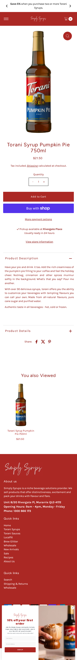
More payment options (38, 219)
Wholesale (10, 545)
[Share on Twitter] (43, 341)
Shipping (32, 165)
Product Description (21, 258)
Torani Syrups (12, 529)
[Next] (70, 6)
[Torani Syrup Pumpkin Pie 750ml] (21, 405)
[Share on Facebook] (36, 341)
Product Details (18, 331)
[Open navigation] (6, 19)
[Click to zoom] (67, 36)
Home (7, 525)
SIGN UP (20, 650)
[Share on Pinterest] (50, 341)
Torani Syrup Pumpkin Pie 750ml (21, 432)
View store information (39, 241)
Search (8, 579)
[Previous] (7, 6)
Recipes (8, 557)
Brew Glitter (11, 541)
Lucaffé (8, 537)
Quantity (38, 174)
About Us (9, 561)
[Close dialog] (72, 607)
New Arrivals (11, 549)
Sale (6, 553)
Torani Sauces (12, 533)
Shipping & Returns (16, 583)
